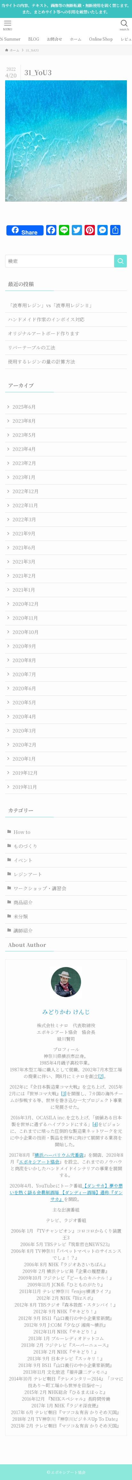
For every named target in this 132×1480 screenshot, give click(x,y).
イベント (23, 860)
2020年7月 (24, 674)
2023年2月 (24, 463)
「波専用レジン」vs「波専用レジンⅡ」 (51, 305)
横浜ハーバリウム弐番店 (59, 1155)
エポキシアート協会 (39, 1161)
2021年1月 (23, 589)
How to (21, 831)
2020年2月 (24, 744)
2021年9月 (24, 533)
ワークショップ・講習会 (39, 888)
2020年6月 (24, 688)
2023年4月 (24, 448)
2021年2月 (24, 575)
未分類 (20, 916)
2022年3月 (24, 519)
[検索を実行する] (120, 261)
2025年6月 (24, 406)
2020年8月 (24, 660)
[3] (64, 1093)
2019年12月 (25, 772)
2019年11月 (24, 786)
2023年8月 (24, 420)
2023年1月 (24, 477)
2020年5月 (24, 702)
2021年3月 (24, 561)
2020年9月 (24, 646)
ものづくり (25, 846)
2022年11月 (25, 505)
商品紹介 (23, 902)
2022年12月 (25, 491)
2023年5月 (24, 434)
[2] (101, 1076)
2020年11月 (25, 617)
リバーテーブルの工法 (31, 347)
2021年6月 (24, 547)
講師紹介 (23, 930)
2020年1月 (24, 758)
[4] (95, 1124)
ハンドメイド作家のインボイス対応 (46, 319)
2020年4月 (24, 716)
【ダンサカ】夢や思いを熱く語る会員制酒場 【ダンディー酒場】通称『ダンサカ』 (66, 1192)
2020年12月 (25, 603)
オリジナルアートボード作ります (43, 333)
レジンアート (27, 874)
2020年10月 (25, 631)
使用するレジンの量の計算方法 (41, 361)
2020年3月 (24, 730)
